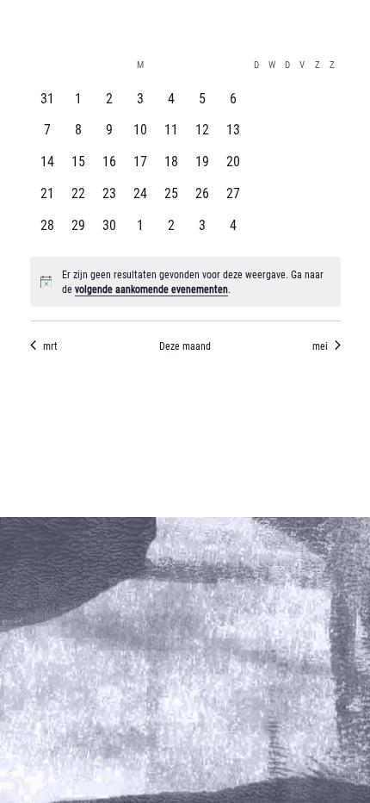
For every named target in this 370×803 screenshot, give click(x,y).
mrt (50, 345)
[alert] (185, 281)
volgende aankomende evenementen (151, 289)
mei (320, 345)
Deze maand (185, 345)
